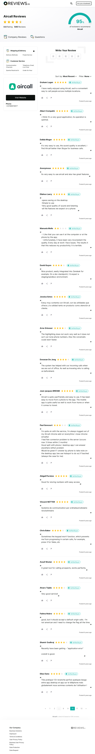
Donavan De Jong (48, 359)
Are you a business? (83, 3)
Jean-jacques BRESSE (50, 391)
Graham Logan (46, 82)
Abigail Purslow (47, 476)
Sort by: (65, 76)
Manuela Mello (46, 228)
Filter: (84, 76)
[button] (71, 3)
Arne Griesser (46, 328)
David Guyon (45, 265)
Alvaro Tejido (46, 588)
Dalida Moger (46, 139)
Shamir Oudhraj (47, 642)
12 (81, 708)
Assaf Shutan (46, 562)
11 (77, 708)
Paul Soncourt (46, 425)
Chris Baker (45, 530)
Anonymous (45, 168)
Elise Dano (44, 674)
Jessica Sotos (46, 297)
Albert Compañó (47, 111)
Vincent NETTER (47, 502)
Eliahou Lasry (46, 194)
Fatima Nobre (46, 613)
